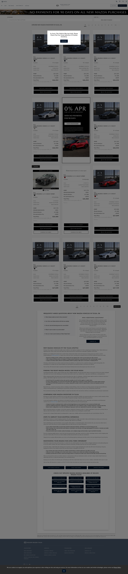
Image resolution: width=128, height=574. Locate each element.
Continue (64, 41)
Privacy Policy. (117, 567)
